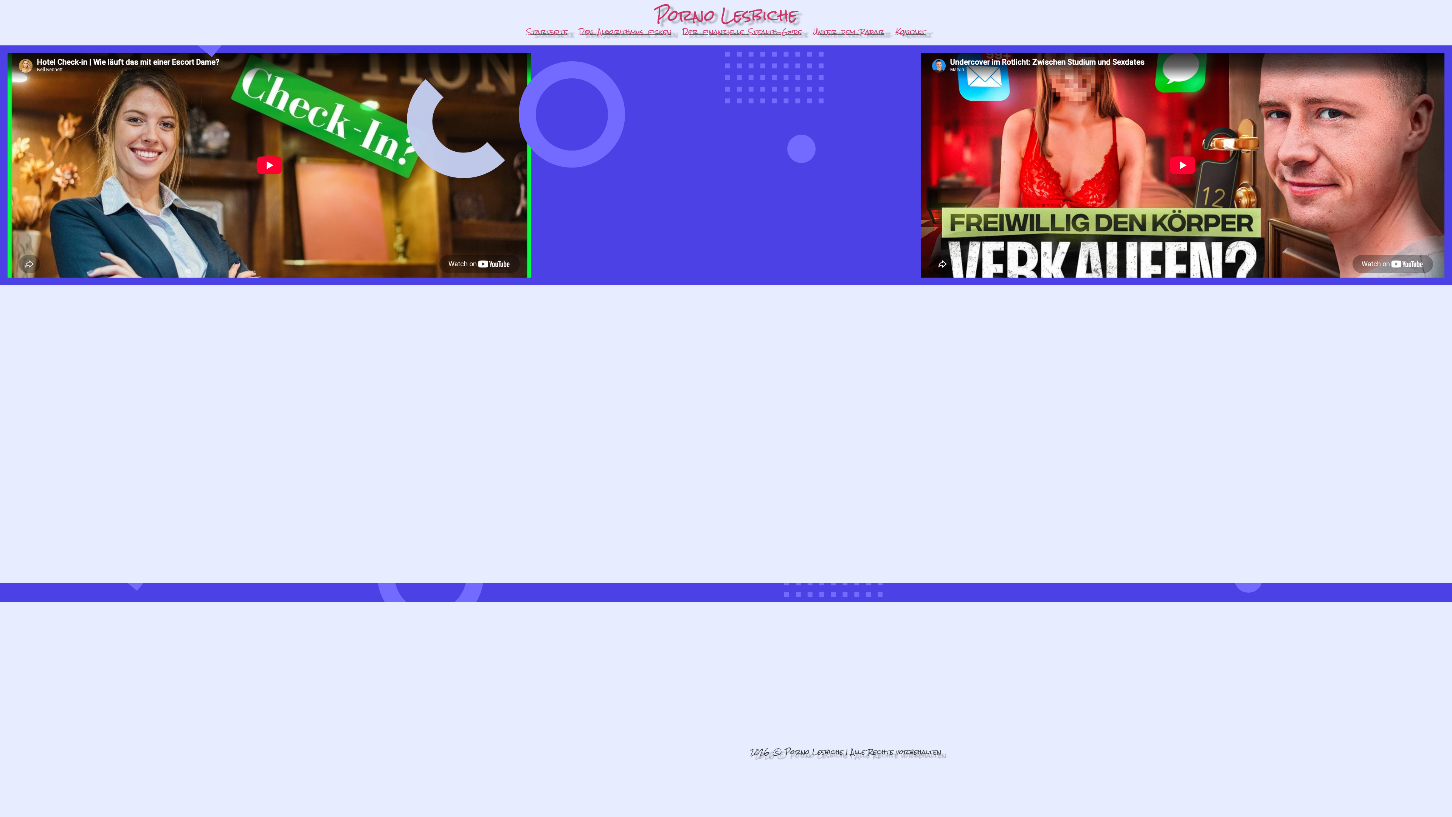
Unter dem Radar (848, 32)
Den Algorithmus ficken (625, 32)
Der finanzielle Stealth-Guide (742, 32)
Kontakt (911, 32)
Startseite (547, 32)
